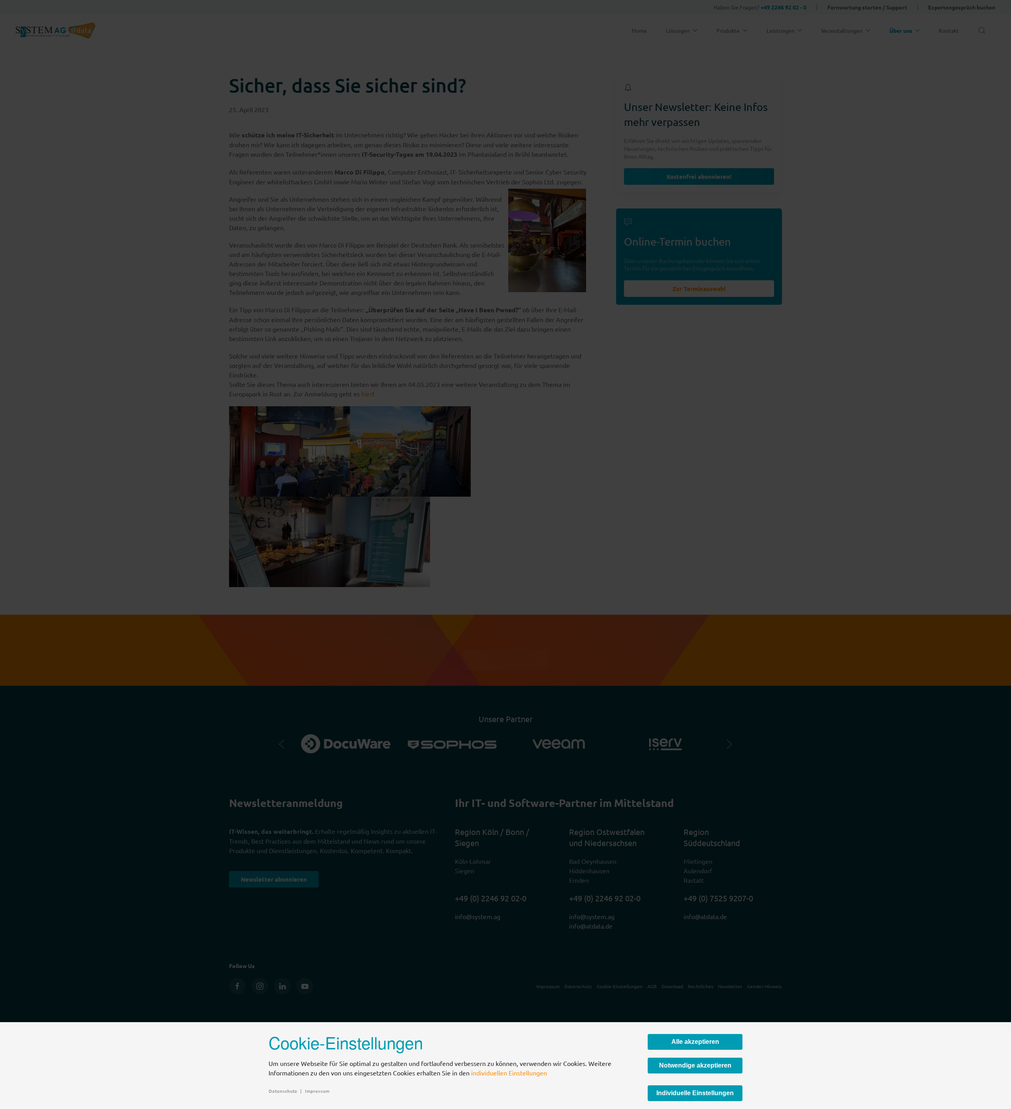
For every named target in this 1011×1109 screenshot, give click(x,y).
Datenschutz (283, 1091)
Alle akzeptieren (695, 1041)
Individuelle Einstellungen (695, 1093)
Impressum (317, 1091)
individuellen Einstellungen (509, 1073)
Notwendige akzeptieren (695, 1065)
